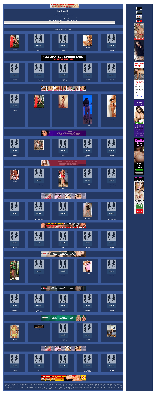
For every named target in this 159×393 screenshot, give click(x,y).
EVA (14, 34)
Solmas (39, 139)
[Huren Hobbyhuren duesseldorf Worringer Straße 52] (39, 70)
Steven (39, 324)
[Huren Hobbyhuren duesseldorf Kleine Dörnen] (111, 70)
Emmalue (111, 324)
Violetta (39, 94)
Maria (112, 94)
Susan (87, 260)
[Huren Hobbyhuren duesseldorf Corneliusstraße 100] (39, 301)
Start (59, 22)
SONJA (15, 324)
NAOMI (87, 94)
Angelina (87, 202)
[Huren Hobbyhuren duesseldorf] (39, 41)
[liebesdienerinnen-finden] (64, 6)
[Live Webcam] (63, 254)
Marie (14, 260)
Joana (63, 94)
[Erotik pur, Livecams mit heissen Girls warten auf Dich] (63, 225)
